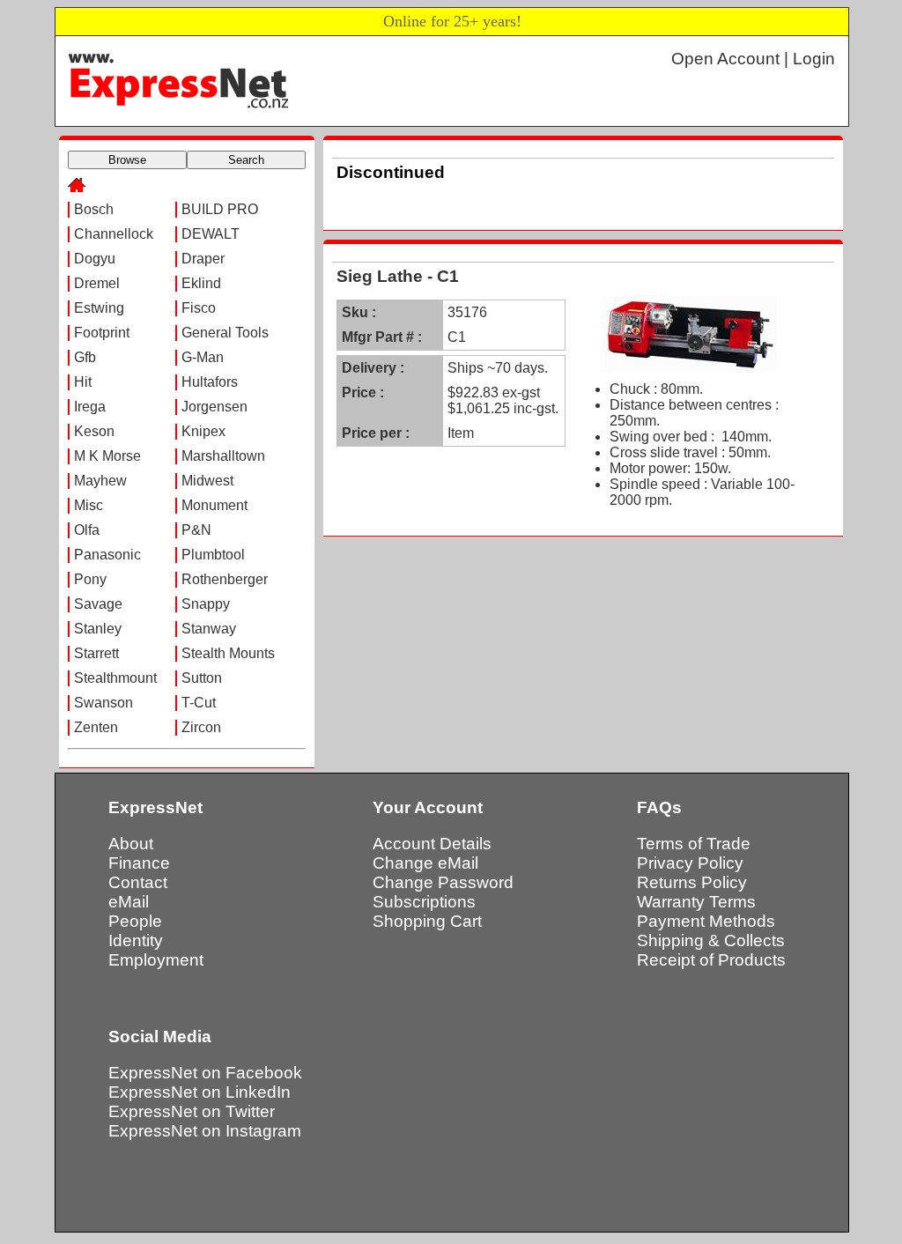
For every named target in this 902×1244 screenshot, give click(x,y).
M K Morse (107, 455)
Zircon (201, 727)
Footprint (101, 332)
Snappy (205, 603)
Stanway (208, 628)
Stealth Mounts (228, 653)
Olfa (87, 529)
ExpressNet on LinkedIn (199, 1092)
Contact (137, 882)
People (135, 921)
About (130, 843)
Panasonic (107, 554)
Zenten (96, 727)
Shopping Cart (427, 921)
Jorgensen (214, 406)
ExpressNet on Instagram (204, 1131)
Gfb (85, 357)
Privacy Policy (690, 863)
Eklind (201, 283)
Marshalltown (223, 455)
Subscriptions (424, 901)
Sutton (201, 677)
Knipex (203, 431)
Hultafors (209, 381)
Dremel (97, 283)
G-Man (202, 357)
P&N (196, 529)
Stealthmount (115, 677)
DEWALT (210, 233)
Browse (127, 160)
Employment (155, 960)
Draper (203, 258)
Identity (135, 940)
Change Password (443, 882)
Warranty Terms (696, 901)
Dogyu (94, 258)
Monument (214, 505)
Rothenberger (224, 579)
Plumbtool (213, 554)
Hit (83, 381)
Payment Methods (706, 921)
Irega (90, 406)
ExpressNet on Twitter (191, 1111)
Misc (88, 505)
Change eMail (425, 863)
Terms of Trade (693, 843)
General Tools (225, 332)
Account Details (432, 843)
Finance (139, 863)
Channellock (113, 233)
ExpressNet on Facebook (205, 1072)
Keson (94, 431)
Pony (90, 579)
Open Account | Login (753, 58)
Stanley (98, 628)
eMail (128, 901)
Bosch (94, 209)
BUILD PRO (219, 209)
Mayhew (100, 480)
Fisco (198, 307)
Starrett (96, 653)
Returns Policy (692, 882)
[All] (76, 187)
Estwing (99, 307)
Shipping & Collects (711, 940)
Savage (98, 603)
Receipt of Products (711, 960)
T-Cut (198, 702)
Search (246, 160)
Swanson (103, 702)
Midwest (207, 480)
